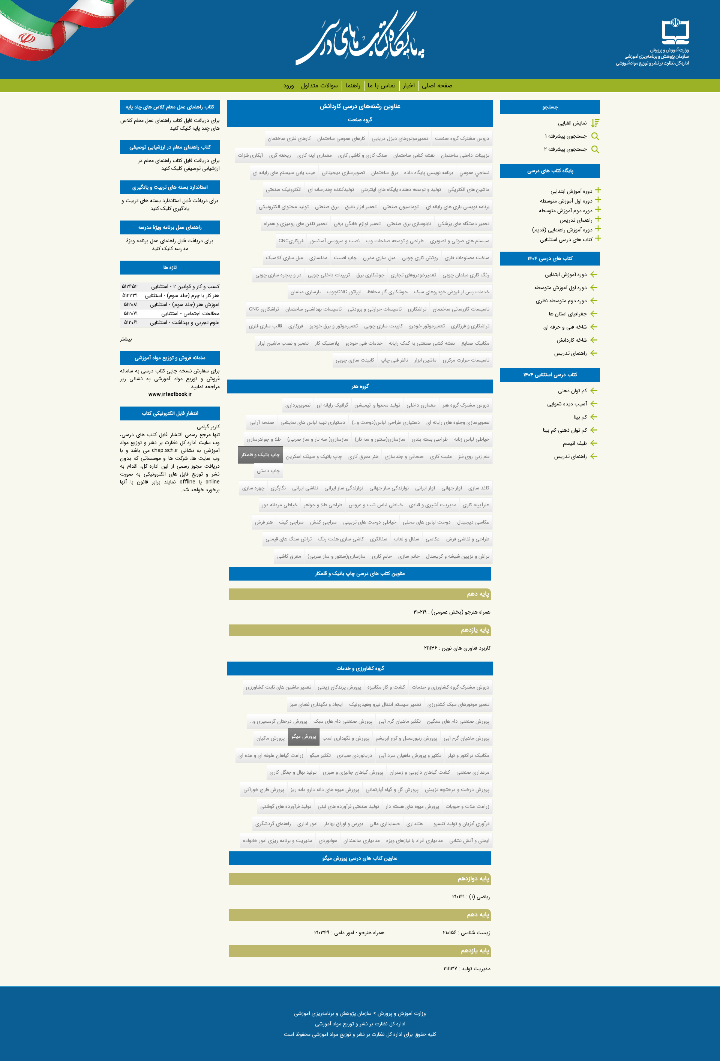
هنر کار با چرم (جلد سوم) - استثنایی (182, 295)
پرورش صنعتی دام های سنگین (458, 721)
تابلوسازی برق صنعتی (409, 224)
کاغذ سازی (478, 488)
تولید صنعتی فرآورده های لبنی (348, 806)
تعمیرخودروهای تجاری (413, 275)
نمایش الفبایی (572, 123)
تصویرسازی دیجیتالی (343, 173)
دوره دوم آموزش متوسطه (565, 211)
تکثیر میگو (320, 755)
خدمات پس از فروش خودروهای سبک (451, 292)
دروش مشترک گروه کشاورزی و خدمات (450, 687)
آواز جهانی (451, 488)
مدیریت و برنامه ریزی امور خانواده (277, 841)
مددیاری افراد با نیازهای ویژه (414, 841)
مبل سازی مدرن (379, 258)
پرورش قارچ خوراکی (263, 790)
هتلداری (414, 824)
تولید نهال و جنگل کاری (293, 772)
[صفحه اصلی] (652, 39)
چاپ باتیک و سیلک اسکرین (314, 457)
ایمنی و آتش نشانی (469, 841)
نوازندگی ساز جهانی (389, 488)
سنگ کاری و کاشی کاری (362, 155)
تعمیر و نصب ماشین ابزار (283, 343)
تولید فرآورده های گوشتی (285, 806)
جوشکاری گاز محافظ (387, 292)
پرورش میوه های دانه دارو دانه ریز (325, 790)
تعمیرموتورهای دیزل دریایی (400, 139)
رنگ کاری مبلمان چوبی (465, 275)
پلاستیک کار (327, 343)
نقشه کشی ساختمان (414, 155)
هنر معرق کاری (363, 457)
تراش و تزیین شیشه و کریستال (457, 556)
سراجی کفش (323, 522)
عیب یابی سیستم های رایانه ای (284, 173)
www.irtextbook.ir (170, 394)
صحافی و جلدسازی (404, 457)
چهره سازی (253, 488)
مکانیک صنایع (475, 343)
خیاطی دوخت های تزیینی (369, 522)
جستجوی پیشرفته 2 (565, 149)
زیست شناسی (475, 933)
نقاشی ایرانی (305, 488)
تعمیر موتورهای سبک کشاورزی (458, 704)
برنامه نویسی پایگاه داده (428, 173)
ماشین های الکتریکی (468, 190)
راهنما (352, 86)
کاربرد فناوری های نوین (466, 648)
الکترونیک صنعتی (284, 190)
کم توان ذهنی (572, 391)
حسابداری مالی (384, 824)
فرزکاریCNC (291, 241)
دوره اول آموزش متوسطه (566, 201)
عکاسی (433, 539)
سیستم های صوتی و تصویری (459, 241)
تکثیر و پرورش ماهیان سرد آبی (410, 755)
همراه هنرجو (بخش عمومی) (460, 612)
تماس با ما (382, 86)
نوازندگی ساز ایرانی (343, 488)
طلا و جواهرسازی (264, 439)
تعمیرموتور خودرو (427, 326)
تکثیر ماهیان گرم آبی (400, 721)
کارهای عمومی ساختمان (341, 139)
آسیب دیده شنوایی (567, 404)
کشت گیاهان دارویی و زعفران (420, 772)
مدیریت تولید (476, 969)
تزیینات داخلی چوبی (329, 275)
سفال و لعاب (406, 539)
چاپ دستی (268, 471)
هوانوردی (328, 841)
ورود (288, 86)
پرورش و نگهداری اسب (345, 738)
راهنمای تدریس (576, 220)
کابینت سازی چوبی (383, 326)
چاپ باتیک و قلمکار (260, 455)
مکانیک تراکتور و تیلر (468, 755)
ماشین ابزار (425, 360)
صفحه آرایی (261, 422)
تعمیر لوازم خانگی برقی (357, 224)
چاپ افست (345, 258)
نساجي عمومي (474, 173)
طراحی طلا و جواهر (323, 505)
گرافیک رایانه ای (332, 405)
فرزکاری (295, 326)
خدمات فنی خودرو (363, 343)
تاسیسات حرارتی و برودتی (375, 309)
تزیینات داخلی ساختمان (465, 155)
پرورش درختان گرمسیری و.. (278, 721)
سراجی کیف (291, 522)
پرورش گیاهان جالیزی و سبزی (353, 772)
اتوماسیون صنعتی (401, 207)
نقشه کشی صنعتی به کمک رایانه (422, 343)
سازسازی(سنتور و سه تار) (380, 439)
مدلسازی (318, 258)
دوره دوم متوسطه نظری (561, 301)
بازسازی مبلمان (306, 292)
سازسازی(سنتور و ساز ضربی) (337, 556)
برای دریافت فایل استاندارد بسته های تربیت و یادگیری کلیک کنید (170, 205)
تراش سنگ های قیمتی (289, 539)
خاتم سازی (409, 556)
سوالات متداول (319, 86)
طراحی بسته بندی (430, 439)
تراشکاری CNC (264, 309)
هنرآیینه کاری (476, 505)
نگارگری (278, 488)
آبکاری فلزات (250, 155)
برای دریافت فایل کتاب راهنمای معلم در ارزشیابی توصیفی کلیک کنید (179, 164)
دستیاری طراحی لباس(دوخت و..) (386, 422)
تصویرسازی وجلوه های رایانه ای (457, 422)
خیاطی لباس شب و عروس (376, 505)
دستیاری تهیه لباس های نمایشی (312, 422)
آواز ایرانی (425, 488)
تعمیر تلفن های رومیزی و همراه (295, 224)
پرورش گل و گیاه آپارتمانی (392, 790)
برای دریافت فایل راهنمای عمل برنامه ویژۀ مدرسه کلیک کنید (169, 245)
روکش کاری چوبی (420, 258)
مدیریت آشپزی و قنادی (432, 505)
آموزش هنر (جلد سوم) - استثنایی (184, 304)
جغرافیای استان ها (568, 314)
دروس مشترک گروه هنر (465, 405)
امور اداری (307, 824)
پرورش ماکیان (270, 738)
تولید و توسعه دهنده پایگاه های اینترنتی (400, 190)
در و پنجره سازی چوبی (278, 275)
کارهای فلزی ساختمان (289, 139)
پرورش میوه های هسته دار (412, 806)
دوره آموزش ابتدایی (571, 191)
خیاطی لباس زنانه (471, 439)
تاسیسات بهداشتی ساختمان (313, 309)
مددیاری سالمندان (362, 841)
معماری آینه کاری (314, 155)
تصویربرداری (297, 405)
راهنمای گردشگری (273, 824)
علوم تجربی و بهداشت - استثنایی (184, 322)
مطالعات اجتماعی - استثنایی (190, 313)
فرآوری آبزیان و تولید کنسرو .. (459, 824)
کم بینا (580, 417)
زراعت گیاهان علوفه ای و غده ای (270, 755)
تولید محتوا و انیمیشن (377, 405)
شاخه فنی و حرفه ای (565, 327)
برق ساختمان (384, 173)
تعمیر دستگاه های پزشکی (463, 224)
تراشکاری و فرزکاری (470, 326)
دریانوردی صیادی (354, 755)
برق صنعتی (327, 207)
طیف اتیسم (575, 443)
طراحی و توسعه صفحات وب (395, 241)
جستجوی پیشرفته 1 (566, 136)
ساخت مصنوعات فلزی (467, 258)
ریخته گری (280, 155)
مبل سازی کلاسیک (284, 258)
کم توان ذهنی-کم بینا (565, 430)
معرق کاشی (289, 556)
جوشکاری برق (370, 275)
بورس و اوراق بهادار (343, 824)
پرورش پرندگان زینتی (339, 687)
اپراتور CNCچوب (344, 292)
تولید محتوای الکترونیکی (284, 207)
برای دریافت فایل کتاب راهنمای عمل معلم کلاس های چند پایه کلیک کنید (170, 124)
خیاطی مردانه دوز (279, 505)
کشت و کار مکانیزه (386, 687)
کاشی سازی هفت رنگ (341, 539)
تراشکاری (417, 309)
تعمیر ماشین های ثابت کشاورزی (278, 687)
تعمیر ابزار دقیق (360, 207)
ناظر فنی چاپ (394, 360)
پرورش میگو (302, 736)
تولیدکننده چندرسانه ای (331, 190)
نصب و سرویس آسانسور (335, 241)
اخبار (408, 86)
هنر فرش (264, 522)
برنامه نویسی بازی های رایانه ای (457, 207)
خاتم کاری (382, 556)
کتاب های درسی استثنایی (566, 240)
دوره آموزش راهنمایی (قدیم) (562, 230)
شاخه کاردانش (572, 340)
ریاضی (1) (479, 897)
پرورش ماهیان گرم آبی (466, 738)
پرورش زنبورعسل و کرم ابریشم (406, 738)
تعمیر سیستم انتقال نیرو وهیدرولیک (385, 704)
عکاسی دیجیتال (473, 522)
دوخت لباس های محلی (427, 522)
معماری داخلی (421, 405)
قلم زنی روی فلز (473, 457)
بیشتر (126, 339)
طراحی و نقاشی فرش (467, 539)
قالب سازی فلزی (265, 326)
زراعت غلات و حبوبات (467, 806)
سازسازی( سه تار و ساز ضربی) (317, 439)
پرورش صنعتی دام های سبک (343, 721)
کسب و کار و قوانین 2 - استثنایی (185, 286)
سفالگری (378, 539)
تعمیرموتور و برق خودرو (333, 326)
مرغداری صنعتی (472, 772)
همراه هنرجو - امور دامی (359, 933)
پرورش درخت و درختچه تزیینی (457, 790)
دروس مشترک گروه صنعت (462, 139)
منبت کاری (441, 457)
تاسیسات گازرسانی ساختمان (461, 309)
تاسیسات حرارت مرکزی (466, 360)
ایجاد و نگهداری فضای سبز (316, 704)
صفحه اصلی (437, 86)
